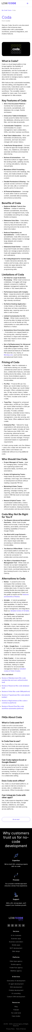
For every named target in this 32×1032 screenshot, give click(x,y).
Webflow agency (16, 971)
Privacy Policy (10, 1029)
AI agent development (16, 984)
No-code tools (16, 1013)
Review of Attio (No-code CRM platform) (16, 691)
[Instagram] (8, 925)
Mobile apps (16, 945)
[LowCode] (16, 919)
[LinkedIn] (12, 925)
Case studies (16, 1016)
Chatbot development (16, 990)
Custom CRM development (16, 996)
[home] (9, 3)
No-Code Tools (6, 10)
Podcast (16, 1010)
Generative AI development (16, 981)
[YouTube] (16, 925)
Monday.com (8, 355)
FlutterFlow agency (16, 967)
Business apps (16, 938)
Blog (16, 1006)
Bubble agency (16, 964)
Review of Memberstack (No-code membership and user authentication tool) (15, 680)
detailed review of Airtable (19, 611)
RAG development (16, 987)
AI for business (16, 935)
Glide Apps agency (16, 961)
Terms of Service (21, 1029)
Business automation (16, 942)
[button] (27, 3)
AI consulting (16, 993)
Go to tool (16, 819)
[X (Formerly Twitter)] (19, 925)
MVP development (16, 948)
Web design (16, 951)
